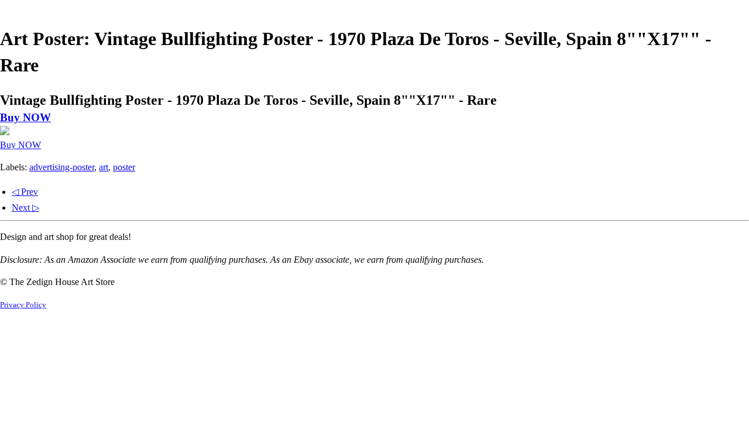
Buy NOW (25, 117)
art (103, 167)
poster (124, 167)
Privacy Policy (23, 305)
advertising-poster (61, 167)
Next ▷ (25, 207)
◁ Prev (25, 192)
